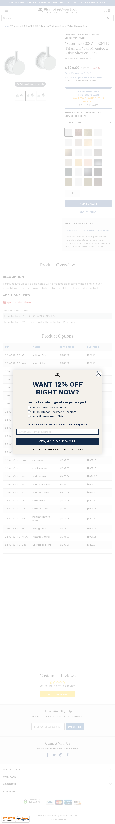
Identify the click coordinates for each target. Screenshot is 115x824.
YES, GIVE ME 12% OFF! (57, 441)
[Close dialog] (98, 373)
